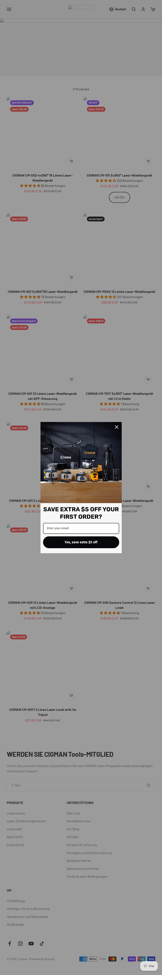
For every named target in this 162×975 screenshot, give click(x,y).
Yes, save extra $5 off (81, 542)
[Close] (117, 427)
